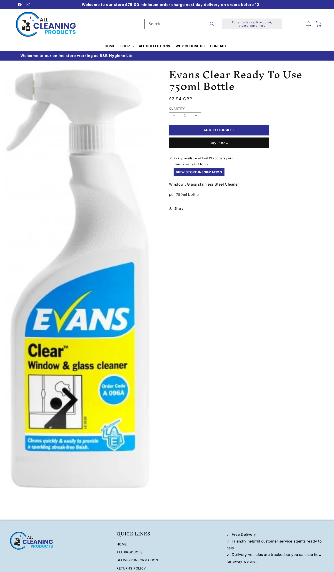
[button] (127, 46)
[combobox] (180, 24)
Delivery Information (137, 560)
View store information (199, 172)
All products (129, 552)
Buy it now (219, 143)
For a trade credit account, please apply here (252, 24)
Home (122, 544)
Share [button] (179, 208)
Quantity (177, 108)
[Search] (212, 24)
